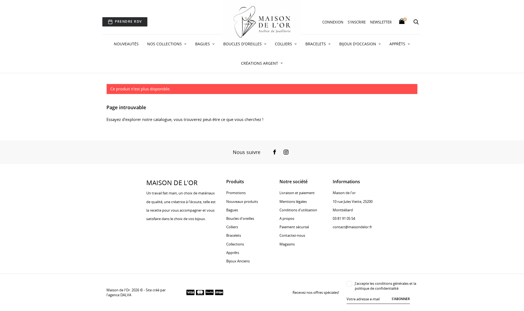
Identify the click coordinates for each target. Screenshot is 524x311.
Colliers (284, 43)
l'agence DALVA (118, 294)
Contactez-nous (292, 235)
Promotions (236, 192)
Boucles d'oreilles (243, 43)
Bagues (203, 43)
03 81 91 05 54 (344, 218)
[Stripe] (219, 292)
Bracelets (316, 43)
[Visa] (190, 292)
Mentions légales (293, 201)
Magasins (287, 244)
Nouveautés (126, 43)
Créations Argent (260, 63)
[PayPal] (210, 292)
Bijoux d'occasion (358, 43)
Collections (235, 244)
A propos (286, 218)
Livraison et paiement (297, 192)
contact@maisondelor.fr (352, 226)
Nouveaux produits (242, 201)
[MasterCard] (200, 292)
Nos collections (165, 43)
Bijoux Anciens (238, 261)
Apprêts (397, 43)
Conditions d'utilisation (298, 210)
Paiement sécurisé (294, 226)
